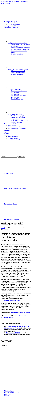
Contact (6, 395)
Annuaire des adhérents (18, 1)
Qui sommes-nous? (6, 1)
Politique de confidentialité (11, 392)
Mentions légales (9, 391)
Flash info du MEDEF (13, 333)
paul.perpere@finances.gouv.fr (20, 312)
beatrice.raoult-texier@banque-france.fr (13, 316)
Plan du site (7, 394)
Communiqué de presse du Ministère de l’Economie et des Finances (16, 327)
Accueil (3, 228)
